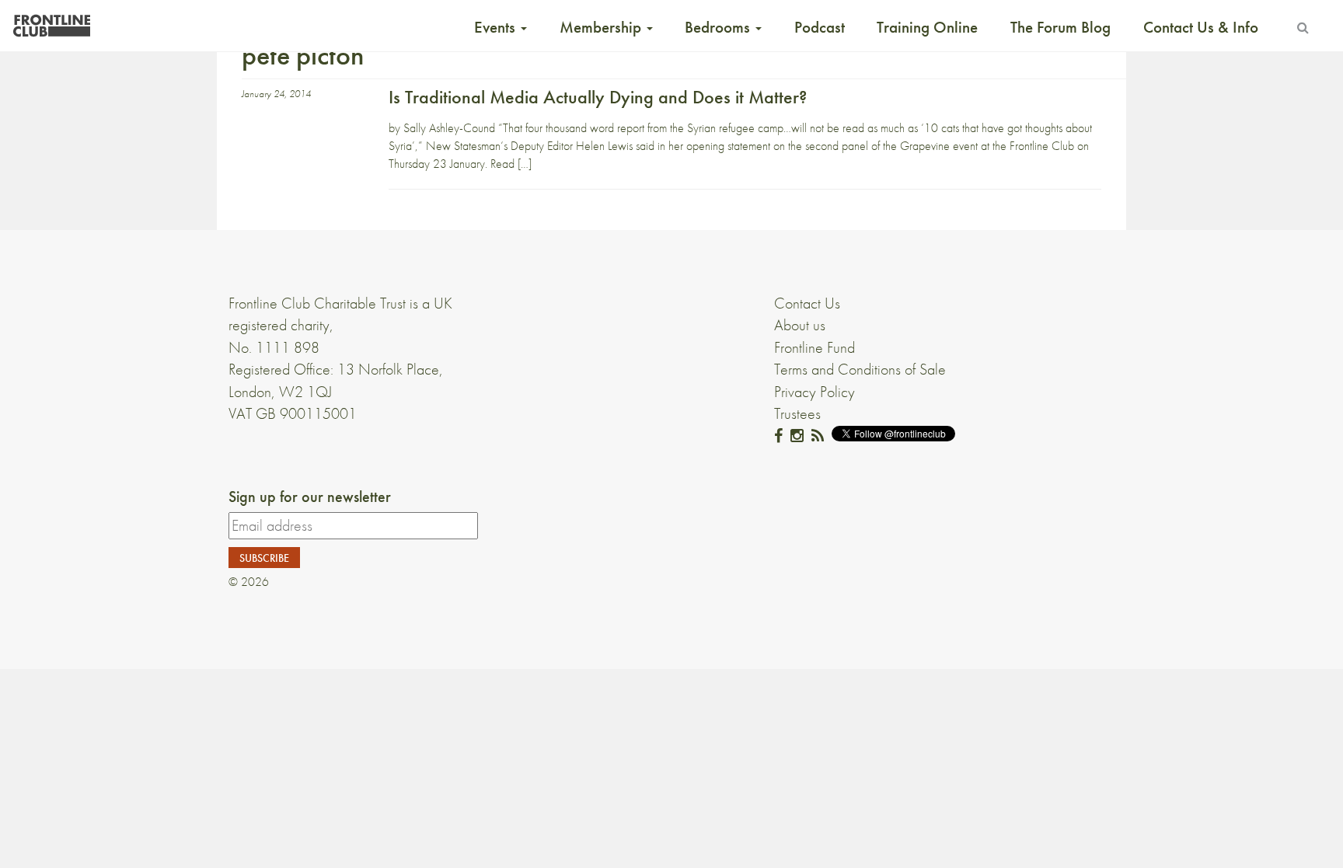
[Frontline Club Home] (51, 21)
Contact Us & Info (1200, 27)
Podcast (819, 27)
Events (496, 27)
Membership (602, 27)
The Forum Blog (1060, 27)
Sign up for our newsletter (309, 496)
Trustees (797, 413)
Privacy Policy (814, 392)
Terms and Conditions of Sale (860, 369)
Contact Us (807, 303)
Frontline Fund (814, 347)
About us (799, 325)
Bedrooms (719, 27)
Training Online (927, 27)
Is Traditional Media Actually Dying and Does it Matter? (598, 97)
